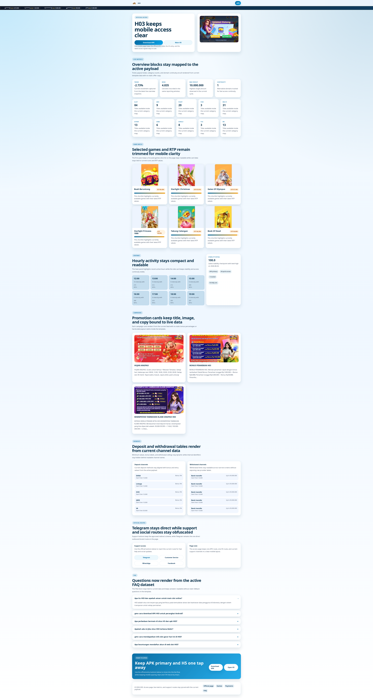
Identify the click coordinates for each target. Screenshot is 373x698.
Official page (208, 686)
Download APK (148, 42)
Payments (229, 686)
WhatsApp (146, 563)
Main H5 (178, 42)
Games (219, 686)
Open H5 (231, 667)
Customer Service (171, 557)
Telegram (146, 557)
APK (238, 3)
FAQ (205, 691)
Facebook (171, 563)
